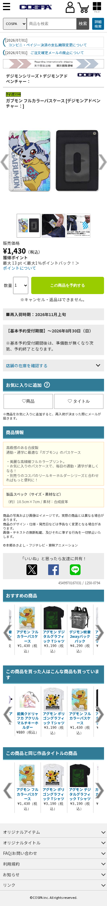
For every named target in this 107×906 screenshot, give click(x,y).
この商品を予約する (67, 285)
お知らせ (11, 874)
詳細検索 (98, 24)
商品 (30, 401)
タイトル (81, 401)
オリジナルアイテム (21, 832)
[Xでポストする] (31, 573)
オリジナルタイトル (21, 843)
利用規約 (11, 864)
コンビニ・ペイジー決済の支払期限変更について (47, 45)
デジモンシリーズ (22, 76)
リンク (9, 885)
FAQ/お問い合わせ (20, 853)
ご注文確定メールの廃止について (57, 52)
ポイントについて (19, 268)
